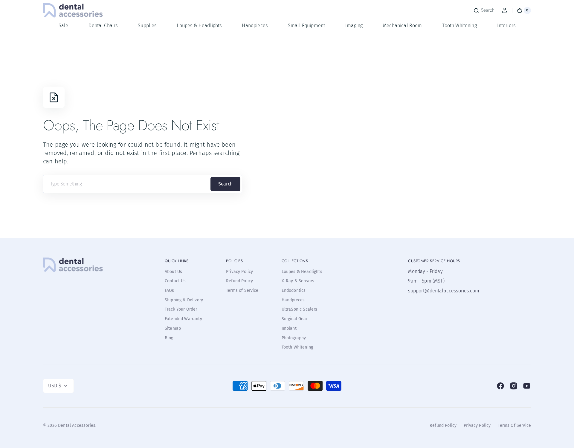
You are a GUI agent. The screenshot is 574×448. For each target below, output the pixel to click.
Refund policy (443, 425)
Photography (294, 337)
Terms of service (514, 425)
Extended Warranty (183, 318)
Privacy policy (477, 425)
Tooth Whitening (297, 347)
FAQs (169, 290)
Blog (169, 337)
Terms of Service (242, 290)
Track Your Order (181, 309)
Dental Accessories (76, 425)
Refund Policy (239, 280)
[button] (483, 10)
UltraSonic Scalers (299, 309)
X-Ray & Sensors (298, 280)
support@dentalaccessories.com (438, 291)
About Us (173, 271)
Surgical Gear (295, 318)
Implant (289, 328)
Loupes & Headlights (302, 271)
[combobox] (142, 184)
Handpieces (293, 300)
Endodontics (294, 290)
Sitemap (173, 328)
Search (225, 184)
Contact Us (175, 280)
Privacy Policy (239, 271)
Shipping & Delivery (184, 300)
